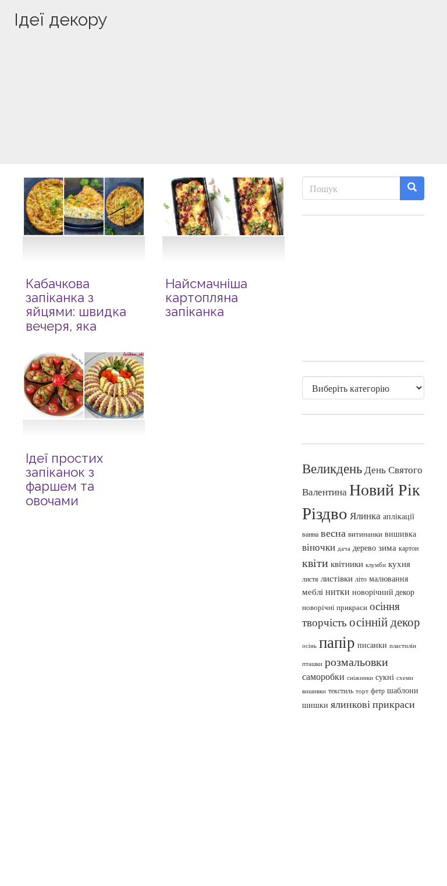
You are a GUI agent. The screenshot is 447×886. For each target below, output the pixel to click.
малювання (388, 578)
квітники (347, 563)
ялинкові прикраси (373, 704)
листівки (337, 578)
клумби (376, 564)
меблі (312, 591)
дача (344, 548)
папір (337, 642)
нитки (337, 591)
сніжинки (360, 677)
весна (333, 533)
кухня (399, 563)
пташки (312, 663)
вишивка (400, 533)
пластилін (402, 646)
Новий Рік (384, 489)
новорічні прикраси (334, 607)
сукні (384, 676)
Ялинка (365, 515)
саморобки (323, 676)
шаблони (402, 690)
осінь (309, 645)
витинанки (365, 534)
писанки (372, 644)
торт (362, 691)
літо (361, 578)
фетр (378, 690)
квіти (315, 562)
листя (310, 578)
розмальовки (356, 661)
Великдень (332, 468)
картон (408, 548)
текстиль (340, 690)
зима (387, 547)
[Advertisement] (223, 114)
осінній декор (384, 622)
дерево (364, 548)
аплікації (398, 516)
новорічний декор (383, 592)
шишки (315, 705)
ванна (310, 534)
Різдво (324, 512)
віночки (318, 547)
